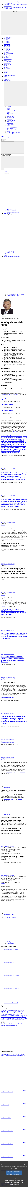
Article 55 (14, 431)
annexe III (22, 772)
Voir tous (3, 414)
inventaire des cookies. (14, 1184)
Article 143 (3, 606)
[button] (15, 190)
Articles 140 (9, 772)
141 (14, 772)
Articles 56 (3, 539)
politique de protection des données (12, 1180)
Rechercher (3, 139)
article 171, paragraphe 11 (13, 394)
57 (7, 539)
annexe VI (15, 539)
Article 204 (3, 394)
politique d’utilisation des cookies (12, 1182)
